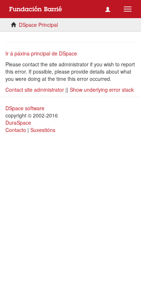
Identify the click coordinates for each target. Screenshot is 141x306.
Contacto (15, 129)
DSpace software (24, 108)
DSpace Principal (38, 24)
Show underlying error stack (102, 89)
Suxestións (42, 129)
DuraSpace (18, 122)
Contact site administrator (34, 89)
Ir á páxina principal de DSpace (41, 53)
